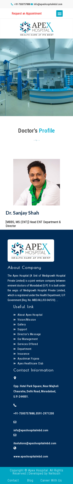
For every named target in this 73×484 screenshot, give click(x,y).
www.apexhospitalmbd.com (30, 456)
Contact (13, 480)
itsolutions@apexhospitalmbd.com (34, 443)
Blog (30, 480)
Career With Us (51, 480)
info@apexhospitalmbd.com (30, 430)
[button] (27, 13)
